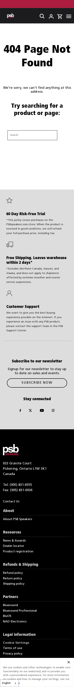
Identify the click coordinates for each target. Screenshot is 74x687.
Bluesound (10, 605)
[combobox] (9, 683)
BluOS (7, 616)
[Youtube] (42, 411)
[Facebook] (20, 411)
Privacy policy (12, 653)
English (6, 683)
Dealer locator (13, 546)
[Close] (68, 662)
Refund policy (13, 573)
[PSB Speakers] (10, 15)
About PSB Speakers (17, 519)
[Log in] (48, 15)
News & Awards (14, 540)
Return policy (12, 578)
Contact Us (11, 501)
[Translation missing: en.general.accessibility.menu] (67, 15)
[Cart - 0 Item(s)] (60, 16)
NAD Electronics (15, 621)
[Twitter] (30, 411)
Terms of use (12, 648)
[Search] (40, 15)
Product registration (18, 551)
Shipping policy (13, 583)
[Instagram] (53, 411)
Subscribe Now (37, 382)
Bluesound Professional (20, 610)
